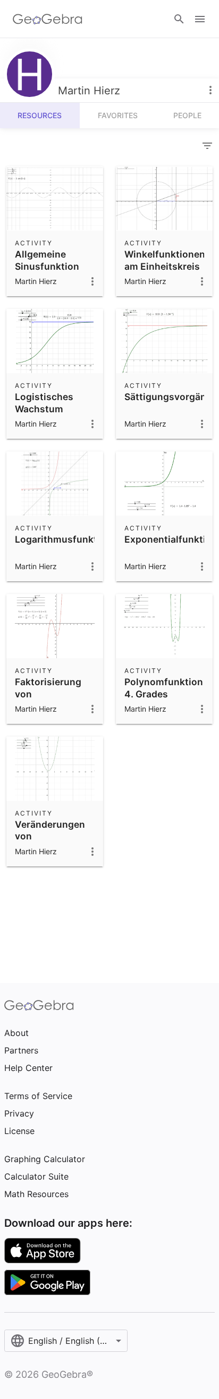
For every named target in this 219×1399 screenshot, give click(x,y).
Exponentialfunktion (170, 539)
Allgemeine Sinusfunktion (47, 260)
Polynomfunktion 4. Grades (163, 687)
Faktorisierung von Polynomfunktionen (60, 693)
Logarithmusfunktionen (69, 539)
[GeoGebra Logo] (47, 19)
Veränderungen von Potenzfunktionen (56, 836)
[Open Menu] (199, 19)
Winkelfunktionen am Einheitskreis (164, 260)
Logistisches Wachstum (44, 402)
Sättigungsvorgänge (170, 396)
